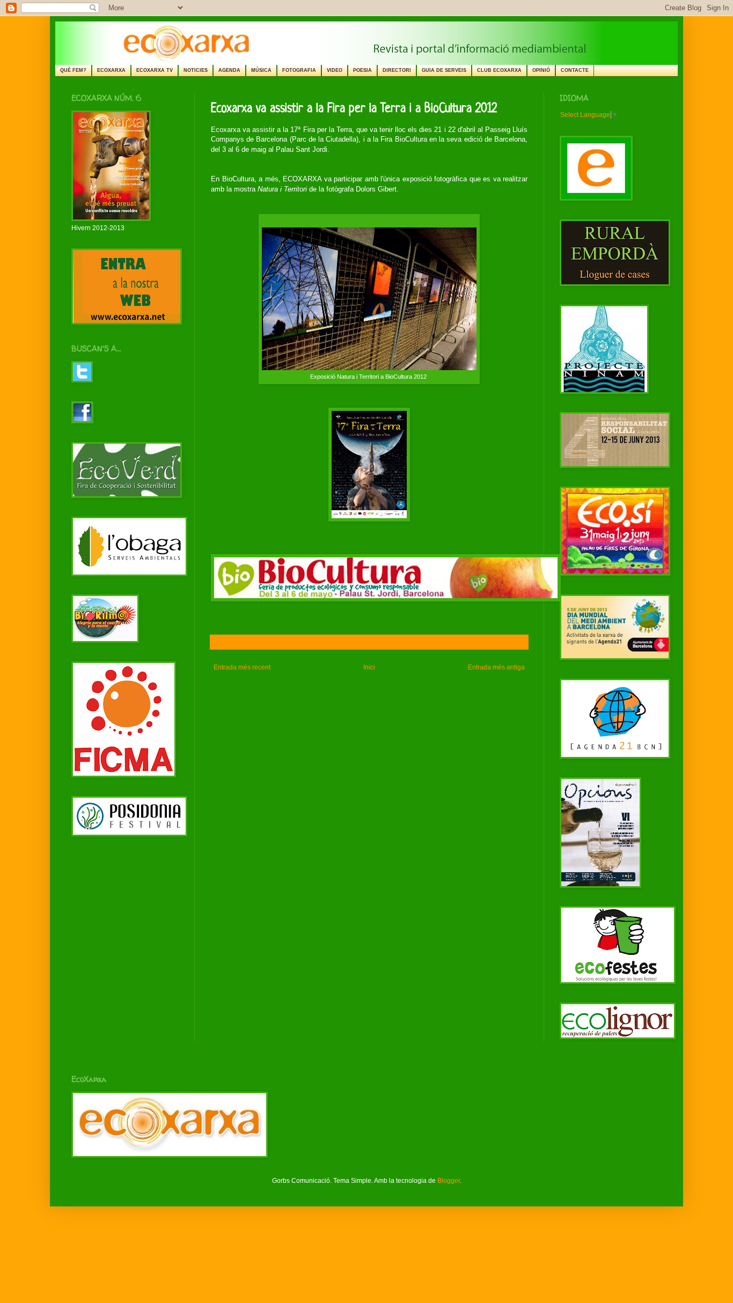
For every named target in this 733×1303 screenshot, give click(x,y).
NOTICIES (196, 70)
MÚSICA (261, 70)
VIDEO (334, 70)
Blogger (448, 1180)
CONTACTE (575, 70)
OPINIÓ (541, 70)
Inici (369, 667)
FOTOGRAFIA (299, 70)
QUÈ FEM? (73, 70)
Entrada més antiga (496, 667)
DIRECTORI (397, 70)
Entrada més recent (242, 667)
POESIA (362, 70)
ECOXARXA (111, 70)
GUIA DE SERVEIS (444, 70)
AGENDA (229, 70)
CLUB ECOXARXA (499, 70)
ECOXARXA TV (154, 70)
